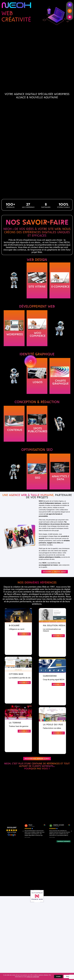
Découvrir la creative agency (54, 572)
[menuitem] (69, 5)
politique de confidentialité (33, 976)
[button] (71, 831)
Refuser (68, 976)
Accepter (58, 976)
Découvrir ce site (24, 634)
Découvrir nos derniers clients (37, 758)
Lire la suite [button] (29, 837)
